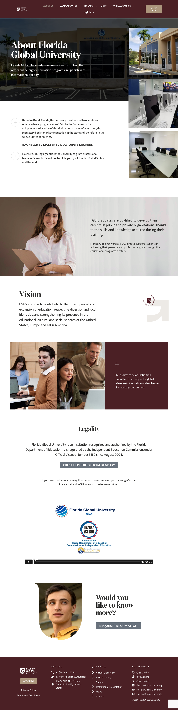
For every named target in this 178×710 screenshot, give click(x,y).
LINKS (104, 6)
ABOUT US (48, 6)
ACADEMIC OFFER (68, 6)
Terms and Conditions (28, 695)
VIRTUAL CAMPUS (122, 6)
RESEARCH (89, 6)
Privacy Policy (28, 690)
